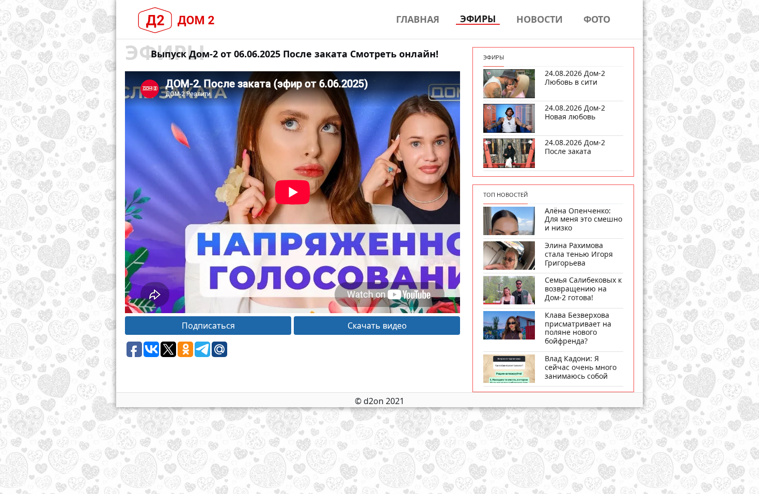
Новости (539, 19)
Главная (417, 19)
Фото (596, 19)
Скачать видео (377, 325)
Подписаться (208, 325)
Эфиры (478, 19)
